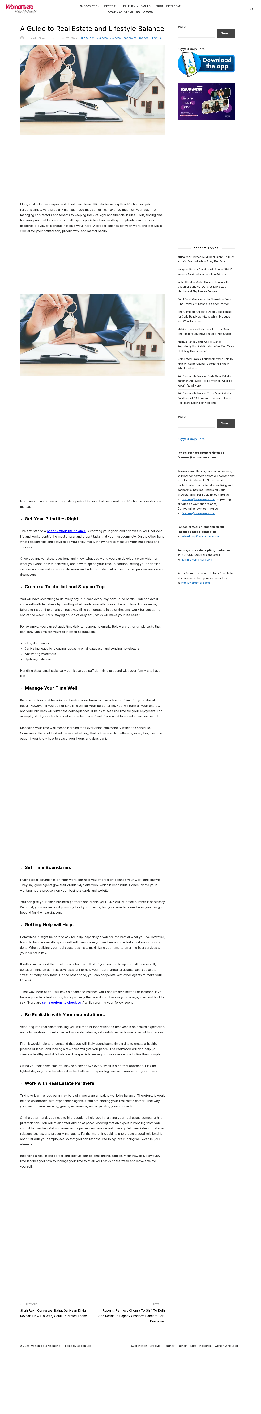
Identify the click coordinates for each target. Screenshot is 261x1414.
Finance (143, 38)
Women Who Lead (120, 12)
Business (102, 38)
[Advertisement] (92, 169)
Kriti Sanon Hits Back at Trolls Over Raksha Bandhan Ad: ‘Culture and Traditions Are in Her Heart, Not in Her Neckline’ (204, 398)
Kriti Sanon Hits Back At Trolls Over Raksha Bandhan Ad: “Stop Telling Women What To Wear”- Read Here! (205, 381)
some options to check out (62, 1002)
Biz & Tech (88, 38)
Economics (129, 38)
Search (182, 26)
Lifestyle (109, 6)
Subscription (89, 6)
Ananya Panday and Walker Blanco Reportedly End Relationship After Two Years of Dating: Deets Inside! (206, 346)
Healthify (128, 6)
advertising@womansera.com (200, 536)
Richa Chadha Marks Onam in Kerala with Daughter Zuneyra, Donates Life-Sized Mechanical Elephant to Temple (203, 286)
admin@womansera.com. (196, 559)
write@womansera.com (195, 582)
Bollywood (144, 12)
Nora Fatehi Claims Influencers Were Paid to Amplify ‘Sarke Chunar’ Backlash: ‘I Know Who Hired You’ (205, 363)
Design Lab (84, 1345)
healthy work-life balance (66, 531)
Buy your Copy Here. (191, 49)
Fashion (146, 6)
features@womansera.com (198, 499)
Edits (159, 6)
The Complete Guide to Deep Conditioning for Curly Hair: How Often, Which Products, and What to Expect (205, 316)
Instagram (173, 6)
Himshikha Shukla (36, 38)
